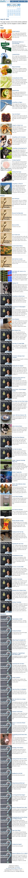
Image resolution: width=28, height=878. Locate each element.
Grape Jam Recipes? (16, 114)
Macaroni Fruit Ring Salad (17, 213)
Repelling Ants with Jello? (17, 773)
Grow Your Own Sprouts (17, 449)
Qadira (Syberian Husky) (17, 426)
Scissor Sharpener (15, 319)
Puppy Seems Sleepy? (16, 830)
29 (17, 14)
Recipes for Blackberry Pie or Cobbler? (20, 853)
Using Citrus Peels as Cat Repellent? (19, 689)
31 (8, 16)
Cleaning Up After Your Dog (17, 531)
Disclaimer (8, 868)
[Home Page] (5, 0)
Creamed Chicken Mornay (17, 245)
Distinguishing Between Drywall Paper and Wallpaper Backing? (19, 818)
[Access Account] (19, 1)
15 (17, 11)
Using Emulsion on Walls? (17, 619)
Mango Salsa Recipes (16, 66)
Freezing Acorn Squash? (17, 844)
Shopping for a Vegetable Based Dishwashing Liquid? (18, 654)
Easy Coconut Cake (16, 234)
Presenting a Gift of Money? (17, 747)
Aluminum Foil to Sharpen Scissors (19, 590)
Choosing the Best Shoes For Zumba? (19, 758)
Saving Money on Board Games (18, 296)
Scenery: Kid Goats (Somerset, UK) (19, 415)
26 (12, 14)
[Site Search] (25, 1)
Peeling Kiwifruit (15, 90)
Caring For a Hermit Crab (17, 125)
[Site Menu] (13, 1)
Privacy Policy (14, 868)
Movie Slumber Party (16, 330)
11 (10, 11)
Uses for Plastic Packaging (17, 496)
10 (8, 11)
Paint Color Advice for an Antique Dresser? (19, 700)
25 (10, 14)
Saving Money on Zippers (17, 102)
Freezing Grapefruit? (16, 160)
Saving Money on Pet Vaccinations (19, 137)
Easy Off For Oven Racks (17, 579)
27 (14, 14)
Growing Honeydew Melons (17, 77)
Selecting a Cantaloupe (16, 602)
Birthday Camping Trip (16, 472)
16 (19, 11)
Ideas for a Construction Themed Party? (18, 723)
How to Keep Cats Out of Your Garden (19, 401)
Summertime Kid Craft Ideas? (18, 663)
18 (10, 13)
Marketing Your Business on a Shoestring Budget (18, 42)
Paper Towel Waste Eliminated (18, 437)
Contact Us (20, 868)
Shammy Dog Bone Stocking (17, 520)
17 (8, 13)
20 (14, 13)
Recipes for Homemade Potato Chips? (19, 807)
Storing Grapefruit (16, 31)
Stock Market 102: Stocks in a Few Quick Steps (19, 272)
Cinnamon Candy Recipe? (17, 711)
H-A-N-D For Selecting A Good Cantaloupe (18, 356)
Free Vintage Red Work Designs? (18, 794)
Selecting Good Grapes (16, 171)
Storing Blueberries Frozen (17, 555)
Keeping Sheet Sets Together (17, 365)
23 (19, 13)
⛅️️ (23, 869)
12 (12, 11)
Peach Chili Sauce (15, 198)
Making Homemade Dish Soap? (18, 783)
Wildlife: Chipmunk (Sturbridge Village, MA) (18, 461)
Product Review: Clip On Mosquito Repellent (19, 390)
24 (8, 14)
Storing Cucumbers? (16, 677)
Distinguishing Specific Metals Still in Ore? (19, 735)
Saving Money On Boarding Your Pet (19, 148)
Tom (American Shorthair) (17, 509)
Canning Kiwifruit (15, 54)
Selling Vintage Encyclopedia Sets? (19, 640)
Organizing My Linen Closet (17, 543)
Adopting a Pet (15, 283)
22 (17, 13)
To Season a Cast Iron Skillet (18, 566)
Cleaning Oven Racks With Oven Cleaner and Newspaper (18, 378)
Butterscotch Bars (15, 224)
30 (19, 14)
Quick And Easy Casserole (17, 259)
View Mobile (17, 867)
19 (12, 13)
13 (14, 11)
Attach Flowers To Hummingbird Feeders (18, 307)
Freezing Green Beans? (16, 630)
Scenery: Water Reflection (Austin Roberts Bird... (19, 485)
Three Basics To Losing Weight (18, 343)
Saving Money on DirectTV (17, 183)
